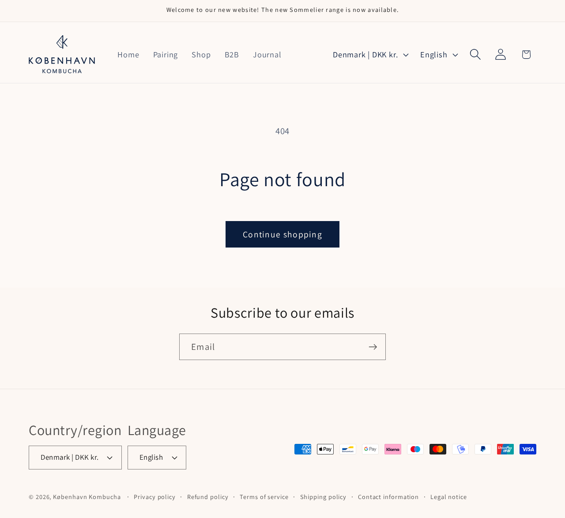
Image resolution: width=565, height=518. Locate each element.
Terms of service (264, 496)
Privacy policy (155, 496)
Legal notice (448, 496)
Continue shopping (282, 234)
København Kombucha (87, 496)
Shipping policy (323, 496)
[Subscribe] (372, 347)
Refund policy (208, 496)
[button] (475, 54)
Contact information (388, 496)
